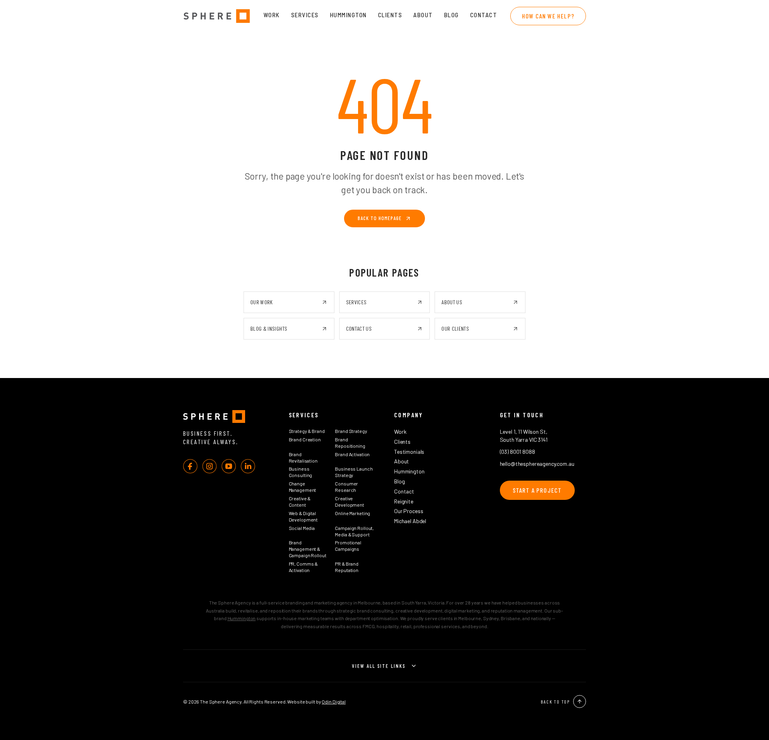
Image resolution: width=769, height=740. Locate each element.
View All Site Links (379, 666)
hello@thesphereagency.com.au (537, 463)
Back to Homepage (380, 218)
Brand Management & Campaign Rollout (307, 549)
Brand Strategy (351, 431)
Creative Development (349, 501)
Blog (451, 14)
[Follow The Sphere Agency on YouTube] (228, 466)
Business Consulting (300, 472)
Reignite (403, 501)
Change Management (302, 487)
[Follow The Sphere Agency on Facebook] (190, 466)
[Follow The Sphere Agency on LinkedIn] (248, 466)
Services (305, 14)
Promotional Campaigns (348, 546)
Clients (390, 14)
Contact (483, 14)
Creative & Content (300, 501)
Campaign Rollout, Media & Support (354, 531)
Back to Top (555, 701)
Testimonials (409, 451)
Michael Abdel (410, 521)
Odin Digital (334, 701)
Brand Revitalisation (303, 457)
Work (272, 14)
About (423, 14)
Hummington (348, 14)
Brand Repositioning (350, 443)
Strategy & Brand (307, 431)
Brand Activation (352, 454)
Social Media (302, 528)
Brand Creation (305, 439)
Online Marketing (352, 513)
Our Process (408, 510)
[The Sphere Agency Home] (226, 416)
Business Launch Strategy (353, 472)
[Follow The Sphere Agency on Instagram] (209, 466)
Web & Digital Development (303, 516)
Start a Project (537, 490)
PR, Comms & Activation (303, 567)
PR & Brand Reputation (346, 567)
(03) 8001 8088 (517, 451)
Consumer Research (346, 487)
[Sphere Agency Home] (216, 16)
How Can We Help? (548, 16)
